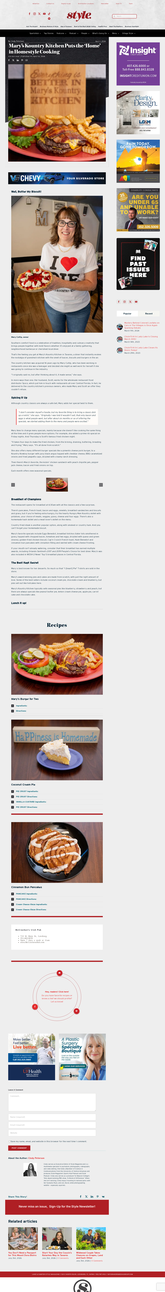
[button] (13, 485)
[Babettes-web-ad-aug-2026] (82, 1035)
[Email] (26, 60)
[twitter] (39, 14)
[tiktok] (49, 14)
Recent (149, 313)
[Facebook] (9, 60)
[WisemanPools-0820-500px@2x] (31, 1035)
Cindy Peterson (16, 41)
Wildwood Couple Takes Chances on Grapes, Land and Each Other (89, 1255)
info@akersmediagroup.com (120, 1274)
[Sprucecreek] (138, 92)
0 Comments (63, 1258)
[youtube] (44, 14)
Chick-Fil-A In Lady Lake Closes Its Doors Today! (141, 348)
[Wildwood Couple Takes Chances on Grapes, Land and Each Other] (91, 1238)
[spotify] (49, 18)
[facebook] (29, 14)
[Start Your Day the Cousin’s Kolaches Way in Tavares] (57, 1238)
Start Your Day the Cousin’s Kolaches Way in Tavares (57, 1254)
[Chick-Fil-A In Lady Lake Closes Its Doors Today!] (120, 348)
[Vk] (103, 1196)
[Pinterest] (22, 60)
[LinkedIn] (18, 60)
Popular (127, 313)
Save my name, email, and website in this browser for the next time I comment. (49, 1141)
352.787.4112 (101, 1274)
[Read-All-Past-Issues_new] (138, 239)
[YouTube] (136, 302)
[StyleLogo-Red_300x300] (79, 5)
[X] (13, 60)
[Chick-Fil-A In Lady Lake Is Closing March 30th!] (120, 337)
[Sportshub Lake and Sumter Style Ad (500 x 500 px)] (138, 141)
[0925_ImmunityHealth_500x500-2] (138, 189)
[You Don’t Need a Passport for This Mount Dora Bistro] (23, 1238)
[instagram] (34, 14)
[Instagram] (124, 302)
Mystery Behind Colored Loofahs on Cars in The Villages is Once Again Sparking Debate (142, 325)
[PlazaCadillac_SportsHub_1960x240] (57, 174)
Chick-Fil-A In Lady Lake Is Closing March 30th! (141, 337)
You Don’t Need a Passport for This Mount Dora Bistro (22, 1254)
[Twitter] (130, 302)
